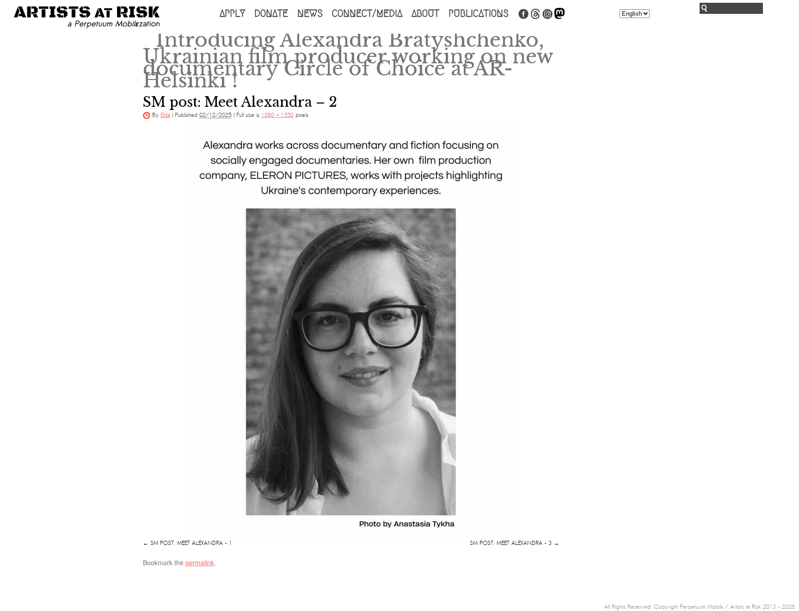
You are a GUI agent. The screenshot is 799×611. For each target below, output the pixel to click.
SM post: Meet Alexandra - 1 (191, 543)
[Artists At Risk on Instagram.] (547, 17)
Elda (165, 115)
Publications (479, 13)
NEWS (310, 13)
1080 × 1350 (277, 115)
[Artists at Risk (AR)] (87, 17)
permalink (199, 562)
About (425, 13)
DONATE (271, 13)
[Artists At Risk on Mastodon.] (559, 17)
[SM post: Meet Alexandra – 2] (351, 333)
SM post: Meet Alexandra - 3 (511, 543)
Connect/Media (367, 13)
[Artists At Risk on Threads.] (535, 17)
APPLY (232, 13)
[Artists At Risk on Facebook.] (523, 17)
